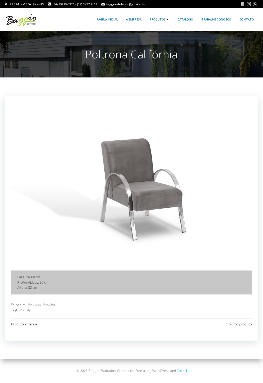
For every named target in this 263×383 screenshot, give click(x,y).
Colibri (182, 370)
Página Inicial (107, 19)
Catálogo (185, 19)
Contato (246, 19)
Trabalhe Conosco (216, 19)
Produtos (158, 19)
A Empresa (134, 19)
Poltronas (34, 304)
